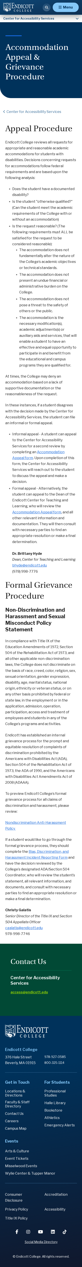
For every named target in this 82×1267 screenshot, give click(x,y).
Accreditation (56, 1194)
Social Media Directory (41, 1242)
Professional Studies (55, 1093)
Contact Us (14, 1114)
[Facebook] (17, 1232)
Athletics (52, 1118)
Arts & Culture (17, 1151)
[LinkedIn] (53, 1232)
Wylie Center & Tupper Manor (30, 1173)
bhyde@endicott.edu (29, 565)
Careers (12, 1121)
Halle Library (55, 1103)
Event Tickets (16, 1158)
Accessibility (54, 1209)
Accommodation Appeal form (36, 512)
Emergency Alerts (59, 1125)
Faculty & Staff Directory (17, 1104)
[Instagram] (28, 1232)
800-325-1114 (54, 1062)
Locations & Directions (15, 1093)
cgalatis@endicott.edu (24, 928)
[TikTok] (65, 1232)
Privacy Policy (16, 1209)
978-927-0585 (55, 1057)
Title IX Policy (16, 1218)
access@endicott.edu (29, 992)
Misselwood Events (21, 1166)
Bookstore (53, 1110)
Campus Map (15, 1128)
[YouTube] (41, 1232)
